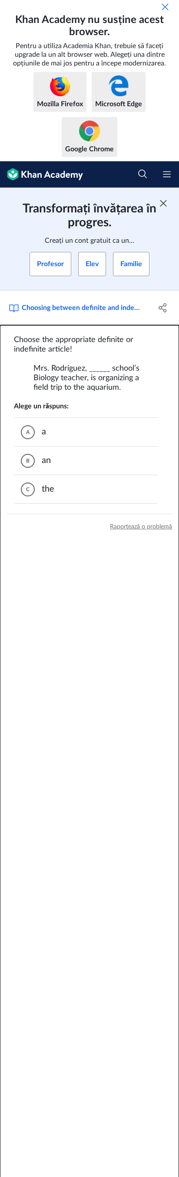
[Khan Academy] (41, 174)
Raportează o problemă (141, 527)
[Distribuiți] (162, 307)
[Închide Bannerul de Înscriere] (163, 203)
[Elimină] (165, 7)
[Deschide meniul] (167, 174)
